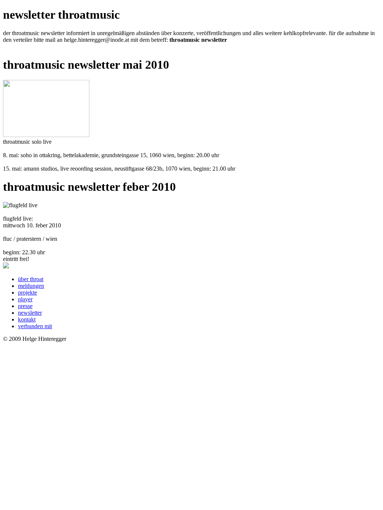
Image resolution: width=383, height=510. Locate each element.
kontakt (27, 319)
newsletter (30, 313)
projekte (27, 292)
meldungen (31, 286)
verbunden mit (35, 326)
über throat (30, 279)
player (25, 299)
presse (25, 306)
